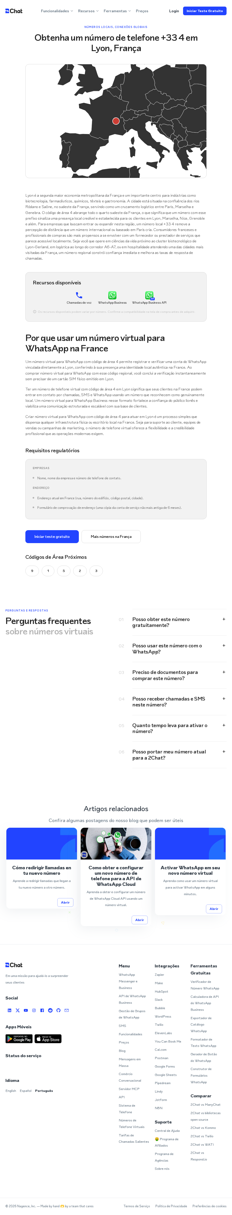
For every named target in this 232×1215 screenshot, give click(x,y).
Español (25, 1090)
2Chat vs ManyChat (206, 1104)
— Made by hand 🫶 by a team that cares (65, 1206)
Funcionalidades (130, 1034)
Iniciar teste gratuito (205, 10)
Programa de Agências (164, 1157)
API (122, 1097)
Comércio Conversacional (130, 1077)
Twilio (159, 1024)
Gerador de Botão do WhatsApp (204, 1057)
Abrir (65, 902)
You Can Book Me (168, 1041)
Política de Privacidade (171, 1206)
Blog (122, 1050)
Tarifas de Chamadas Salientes (134, 1138)
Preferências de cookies (210, 1206)
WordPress (163, 1016)
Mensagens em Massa (130, 1062)
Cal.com (161, 1049)
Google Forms (165, 1066)
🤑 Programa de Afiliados (167, 1142)
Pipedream (163, 1083)
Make (159, 983)
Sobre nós (162, 1168)
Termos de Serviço (136, 1206)
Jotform (161, 1099)
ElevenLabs (163, 1033)
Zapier (159, 974)
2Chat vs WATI (202, 1144)
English (10, 1090)
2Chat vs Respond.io (199, 1156)
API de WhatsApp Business (132, 999)
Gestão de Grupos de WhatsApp (132, 1014)
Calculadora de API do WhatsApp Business (205, 1003)
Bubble (160, 1008)
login (174, 11)
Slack (159, 999)
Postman (161, 1058)
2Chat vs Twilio (202, 1136)
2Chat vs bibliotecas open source (206, 1116)
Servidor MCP (129, 1088)
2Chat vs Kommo (203, 1127)
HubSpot (161, 991)
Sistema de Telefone (127, 1108)
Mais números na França (111, 536)
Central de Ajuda (167, 1130)
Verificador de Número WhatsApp (205, 985)
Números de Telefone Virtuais (132, 1123)
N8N (158, 1108)
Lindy (159, 1091)
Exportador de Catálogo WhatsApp (201, 1024)
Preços (142, 11)
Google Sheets (166, 1074)
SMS (122, 1025)
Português (44, 1090)
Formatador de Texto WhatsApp (203, 1042)
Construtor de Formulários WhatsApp (201, 1075)
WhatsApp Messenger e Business (128, 981)
